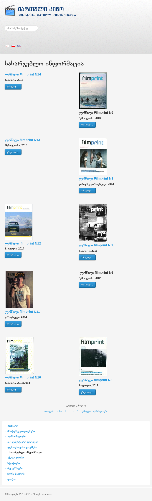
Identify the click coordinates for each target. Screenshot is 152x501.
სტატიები (13, 462)
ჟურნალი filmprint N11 (22, 312)
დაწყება (49, 410)
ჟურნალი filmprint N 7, (96, 245)
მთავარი (12, 425)
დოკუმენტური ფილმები (22, 441)
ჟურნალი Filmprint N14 (23, 74)
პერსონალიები (16, 436)
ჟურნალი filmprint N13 (22, 140)
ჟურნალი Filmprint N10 (23, 377)
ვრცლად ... (13, 86)
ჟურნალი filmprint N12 (23, 243)
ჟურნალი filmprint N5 (95, 380)
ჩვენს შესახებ (16, 473)
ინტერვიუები (15, 457)
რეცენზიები (14, 468)
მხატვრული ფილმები (21, 431)
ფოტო (11, 479)
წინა (59, 410)
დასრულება (100, 410)
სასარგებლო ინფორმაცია (25, 452)
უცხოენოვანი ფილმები (22, 447)
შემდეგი (86, 410)
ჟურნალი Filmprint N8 (96, 178)
